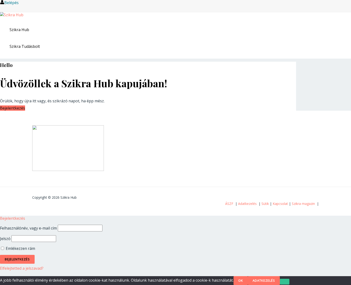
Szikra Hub (19, 29)
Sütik (265, 203)
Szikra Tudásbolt (25, 46)
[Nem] (284, 282)
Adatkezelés (247, 203)
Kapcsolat (280, 203)
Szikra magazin (303, 203)
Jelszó (5, 238)
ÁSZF (229, 203)
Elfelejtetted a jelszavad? (21, 268)
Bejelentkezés (12, 108)
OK (240, 280)
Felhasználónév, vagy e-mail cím (28, 228)
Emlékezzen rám (20, 248)
